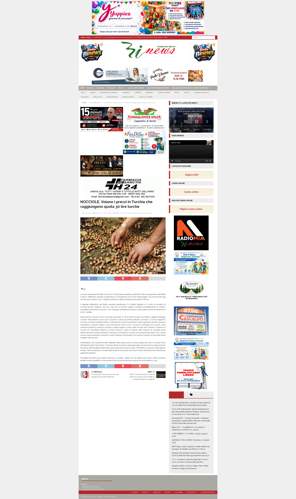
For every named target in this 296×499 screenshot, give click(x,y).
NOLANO (187, 92)
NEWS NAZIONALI (128, 97)
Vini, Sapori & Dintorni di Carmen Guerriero (190, 88)
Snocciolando (147, 213)
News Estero (137, 213)
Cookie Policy (192, 492)
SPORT (120, 88)
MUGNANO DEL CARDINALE (109, 92)
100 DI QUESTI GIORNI (136, 88)
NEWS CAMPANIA (112, 97)
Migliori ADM (191, 174)
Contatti (145, 492)
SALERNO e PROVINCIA (201, 92)
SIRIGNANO (149, 92)
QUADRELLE (126, 92)
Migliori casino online (192, 209)
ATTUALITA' (107, 213)
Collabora (178, 492)
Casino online (192, 192)
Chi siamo (134, 492)
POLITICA (90, 88)
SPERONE (138, 92)
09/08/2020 (87, 213)
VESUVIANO (85, 97)
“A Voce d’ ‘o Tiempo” (146, 97)
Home (82, 88)
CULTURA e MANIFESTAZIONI (158, 88)
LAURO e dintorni (163, 92)
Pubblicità (156, 492)
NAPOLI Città (97, 97)
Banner (167, 492)
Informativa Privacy (208, 492)
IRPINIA (177, 92)
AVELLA (83, 92)
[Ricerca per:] (203, 37)
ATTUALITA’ (111, 88)
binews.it (98, 213)
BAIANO (92, 92)
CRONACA (100, 88)
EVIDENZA (115, 213)
